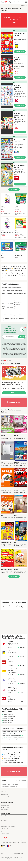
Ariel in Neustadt (8, 718)
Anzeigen (23, 5)
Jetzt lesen (14, 392)
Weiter (22, 336)
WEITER (14, 23)
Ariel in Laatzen (7, 722)
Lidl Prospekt (4, 820)
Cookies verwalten (18, 853)
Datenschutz (4, 851)
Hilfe (2, 849)
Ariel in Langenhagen (9, 716)
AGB (2, 853)
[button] (14, 41)
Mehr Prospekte (14, 189)
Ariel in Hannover (8, 714)
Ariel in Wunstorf (8, 720)
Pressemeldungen (5, 833)
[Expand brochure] (7, 43)
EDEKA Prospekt (5, 805)
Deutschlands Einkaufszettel (8, 826)
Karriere (3, 799)
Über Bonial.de (4, 794)
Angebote (14, 784)
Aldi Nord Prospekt (5, 816)
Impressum (17, 849)
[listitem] (7, 204)
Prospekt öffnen (20, 51)
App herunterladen (5, 831)
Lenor (13, 606)
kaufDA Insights (4, 828)
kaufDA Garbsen (6, 784)
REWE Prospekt (4, 809)
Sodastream (6, 606)
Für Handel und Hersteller (7, 796)
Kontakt (16, 851)
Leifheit (20, 606)
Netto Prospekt (4, 818)
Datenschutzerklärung (20, 350)
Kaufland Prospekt (5, 807)
